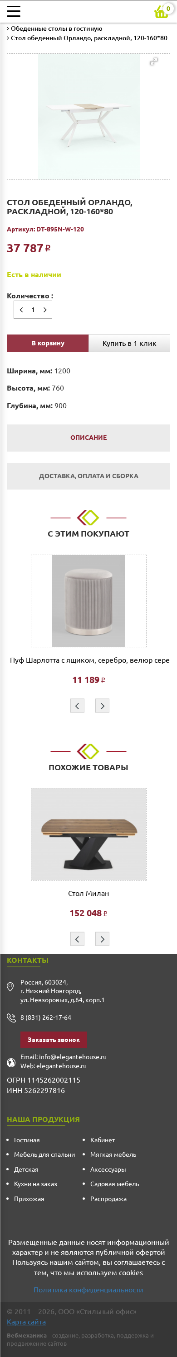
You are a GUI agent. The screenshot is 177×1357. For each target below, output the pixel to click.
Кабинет (102, 1140)
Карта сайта (26, 1322)
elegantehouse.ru (61, 1066)
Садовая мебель (114, 1183)
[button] (86, 98)
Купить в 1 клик (130, 343)
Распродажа (108, 1198)
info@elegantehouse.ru (73, 1056)
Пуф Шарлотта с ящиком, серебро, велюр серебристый (88, 660)
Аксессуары (108, 1169)
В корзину (47, 343)
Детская (26, 1169)
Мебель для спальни (44, 1154)
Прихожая (29, 1198)
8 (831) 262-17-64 (45, 1017)
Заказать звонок (54, 1039)
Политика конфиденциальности (88, 1290)
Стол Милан (88, 893)
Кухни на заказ (35, 1183)
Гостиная (27, 1140)
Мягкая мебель (113, 1154)
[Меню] (16, 11)
